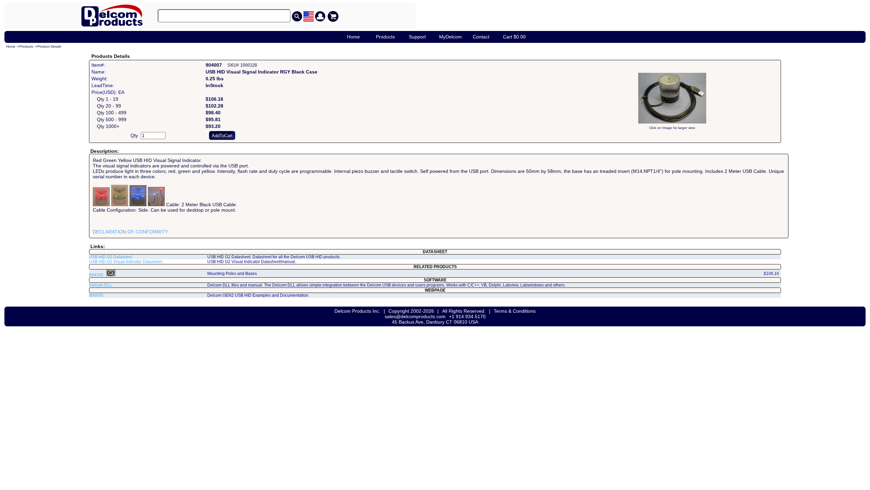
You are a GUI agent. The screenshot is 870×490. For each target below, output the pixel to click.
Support (417, 36)
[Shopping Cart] (333, 16)
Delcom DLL (100, 285)
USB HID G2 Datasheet (110, 257)
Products (385, 36)
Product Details (49, 46)
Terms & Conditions (515, 311)
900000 (96, 295)
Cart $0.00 (514, 36)
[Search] (297, 16)
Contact (481, 36)
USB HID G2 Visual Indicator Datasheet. (126, 261)
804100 (96, 275)
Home (353, 36)
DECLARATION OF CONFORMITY (130, 231)
